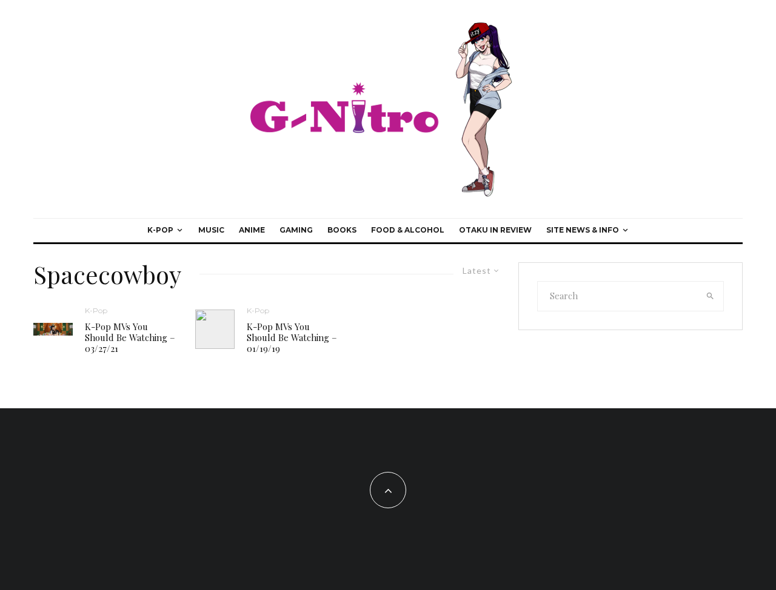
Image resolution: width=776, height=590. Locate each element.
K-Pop (160, 229)
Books (341, 229)
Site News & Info (582, 229)
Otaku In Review (495, 229)
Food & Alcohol (407, 229)
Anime (252, 229)
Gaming (296, 229)
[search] (710, 296)
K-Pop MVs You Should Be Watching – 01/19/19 (292, 337)
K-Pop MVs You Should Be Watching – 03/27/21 (130, 337)
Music (211, 229)
